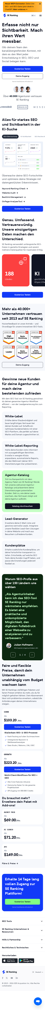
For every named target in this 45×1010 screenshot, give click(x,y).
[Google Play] (26, 961)
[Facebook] (2, 978)
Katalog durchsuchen (22, 506)
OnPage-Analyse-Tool (12, 201)
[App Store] (10, 961)
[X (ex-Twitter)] (6, 977)
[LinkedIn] (16, 977)
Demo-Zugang (22, 76)
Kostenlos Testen (22, 68)
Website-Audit (9, 193)
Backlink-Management (12, 197)
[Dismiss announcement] (39, 3)
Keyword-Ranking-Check (13, 188)
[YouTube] (11, 977)
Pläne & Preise (9, 863)
